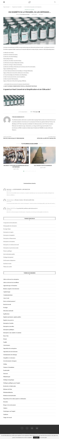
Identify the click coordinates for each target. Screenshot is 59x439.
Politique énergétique (8, 379)
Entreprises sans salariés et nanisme (12, 332)
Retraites (5, 401)
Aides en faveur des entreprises (11, 279)
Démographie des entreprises (10, 226)
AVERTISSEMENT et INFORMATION (21, 189)
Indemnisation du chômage (10, 354)
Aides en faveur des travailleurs (11, 282)
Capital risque (6, 291)
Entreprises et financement (9, 238)
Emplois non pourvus (8, 320)
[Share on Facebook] (33, 111)
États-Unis (5, 336)
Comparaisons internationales (10, 222)
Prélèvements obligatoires (9, 260)
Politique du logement (8, 257)
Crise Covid (6, 298)
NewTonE (9, 189)
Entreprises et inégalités (9, 235)
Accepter (36, 437)
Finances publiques (7, 251)
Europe (5, 339)
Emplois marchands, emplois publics (12, 317)
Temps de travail (7, 417)
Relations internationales (9, 395)
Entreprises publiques (8, 329)
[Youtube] (32, 428)
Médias (5, 364)
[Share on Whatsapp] (37, 111)
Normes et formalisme (8, 367)
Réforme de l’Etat (7, 389)
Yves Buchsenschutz (24, 14)
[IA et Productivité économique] (43, 155)
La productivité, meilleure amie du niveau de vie (27, 208)
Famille (5, 342)
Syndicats (5, 414)
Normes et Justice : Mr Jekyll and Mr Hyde (24, 200)
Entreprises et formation (9, 241)
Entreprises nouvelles (8, 326)
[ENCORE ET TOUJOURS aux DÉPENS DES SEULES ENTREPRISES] (16, 155)
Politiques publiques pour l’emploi (11, 383)
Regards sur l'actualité (17, 7)
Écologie (5, 307)
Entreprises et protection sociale (10, 248)
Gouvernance (6, 345)
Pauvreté (5, 373)
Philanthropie (6, 376)
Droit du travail (7, 304)
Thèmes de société (7, 266)
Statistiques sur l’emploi (9, 411)
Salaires (5, 408)
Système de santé (7, 263)
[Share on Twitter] (34, 111)
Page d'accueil (6, 7)
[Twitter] (27, 428)
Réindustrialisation (8, 392)
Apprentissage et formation (10, 285)
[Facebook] (22, 428)
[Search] (55, 2)
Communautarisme (8, 295)
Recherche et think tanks (9, 386)
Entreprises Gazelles (8, 323)
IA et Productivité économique (43, 165)
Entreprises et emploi (8, 232)
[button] (5, 159)
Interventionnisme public (9, 254)
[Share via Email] (39, 111)
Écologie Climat (7, 229)
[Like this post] (31, 111)
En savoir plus (43, 437)
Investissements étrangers (10, 361)
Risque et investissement (9, 405)
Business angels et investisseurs (11, 288)
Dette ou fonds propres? (9, 301)
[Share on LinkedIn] (36, 111)
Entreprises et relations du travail (11, 244)
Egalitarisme (6, 314)
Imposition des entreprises (10, 348)
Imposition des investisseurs (10, 351)
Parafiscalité (6, 370)
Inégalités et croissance (9, 357)
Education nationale (8, 310)
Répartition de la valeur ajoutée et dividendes (14, 398)
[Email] (37, 428)
